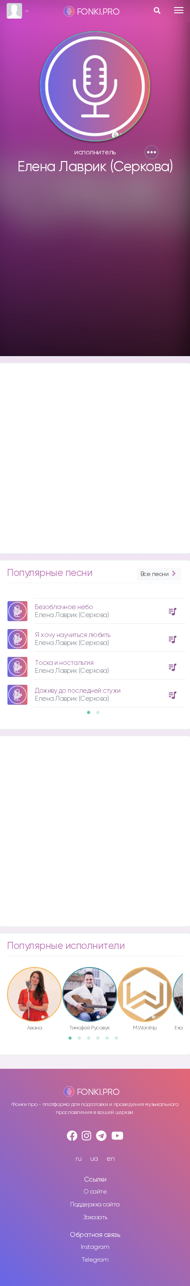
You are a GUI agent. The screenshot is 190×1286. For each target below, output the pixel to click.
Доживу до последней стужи (78, 690)
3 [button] (91, 1040)
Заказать (95, 1217)
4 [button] (100, 1040)
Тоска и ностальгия (64, 663)
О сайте (95, 1192)
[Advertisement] (95, 269)
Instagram (95, 1247)
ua (94, 1158)
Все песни (155, 574)
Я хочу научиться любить (72, 635)
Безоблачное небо (64, 607)
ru (78, 1158)
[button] (151, 152)
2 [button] (100, 715)
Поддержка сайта (95, 1205)
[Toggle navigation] (178, 10)
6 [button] (119, 1040)
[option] (95, 649)
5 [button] (110, 1040)
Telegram (95, 1260)
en (110, 1158)
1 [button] (91, 715)
